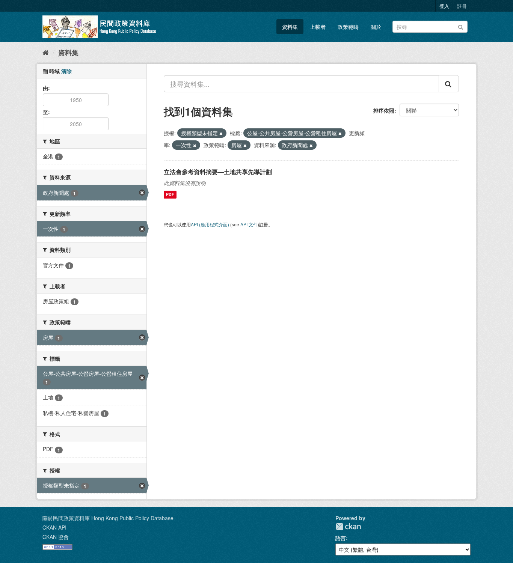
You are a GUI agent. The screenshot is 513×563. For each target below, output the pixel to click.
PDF (170, 194)
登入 (444, 5)
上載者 (318, 26)
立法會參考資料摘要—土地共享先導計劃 (218, 171)
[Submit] (460, 26)
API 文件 (249, 224)
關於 (376, 26)
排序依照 (383, 110)
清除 (66, 71)
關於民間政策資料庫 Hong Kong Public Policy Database (108, 518)
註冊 (462, 5)
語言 (340, 538)
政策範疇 (348, 26)
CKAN (348, 526)
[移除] (221, 133)
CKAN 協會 (55, 536)
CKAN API (54, 527)
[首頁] (45, 52)
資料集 (290, 26)
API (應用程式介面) (210, 224)
